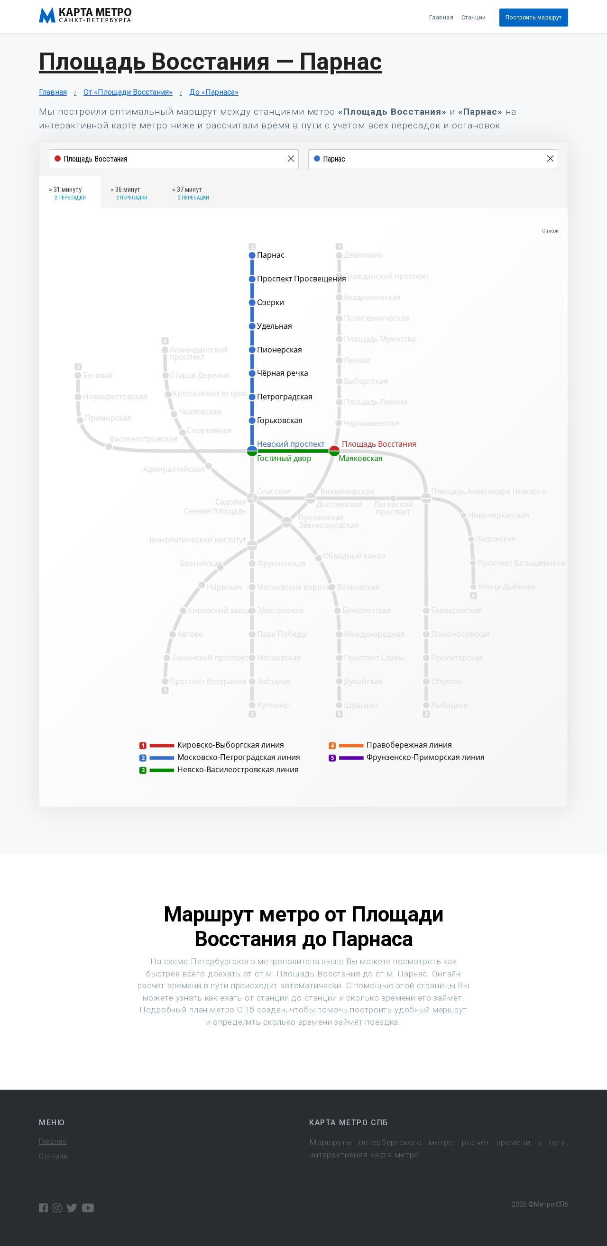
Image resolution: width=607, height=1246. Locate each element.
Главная (441, 17)
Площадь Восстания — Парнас (210, 61)
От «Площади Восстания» (128, 92)
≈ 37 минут (190, 193)
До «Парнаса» (214, 92)
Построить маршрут (534, 17)
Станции (473, 17)
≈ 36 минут (128, 193)
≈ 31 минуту (67, 193)
